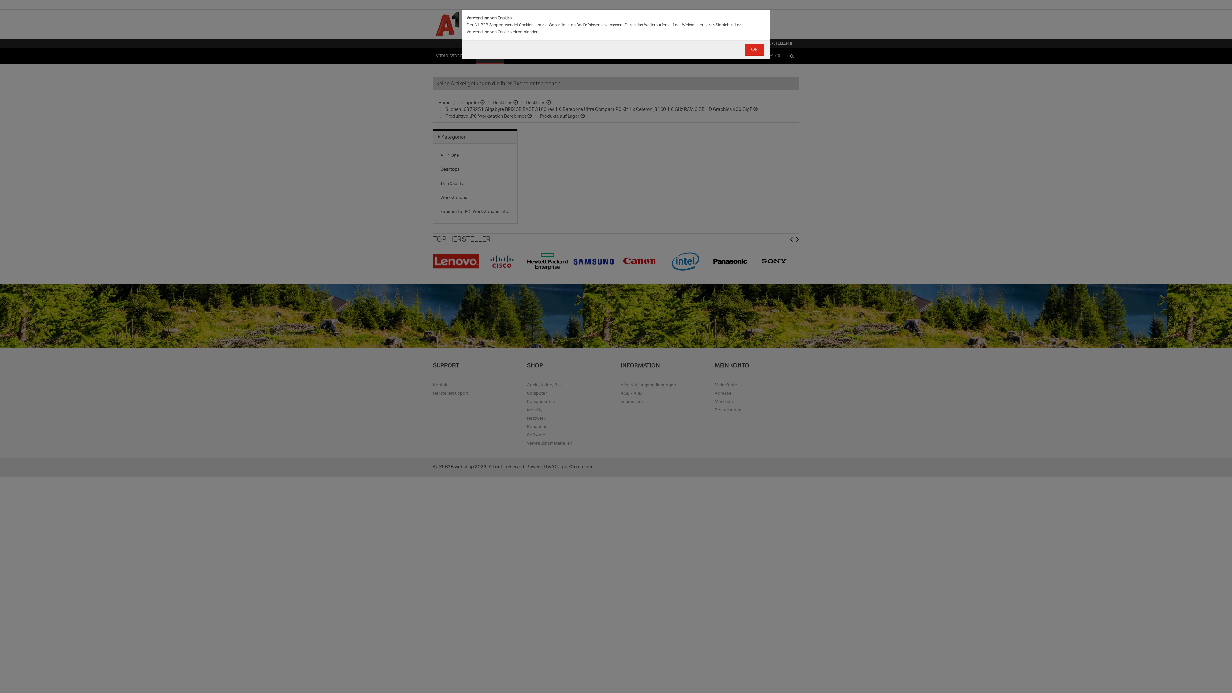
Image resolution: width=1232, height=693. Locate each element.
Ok (754, 49)
